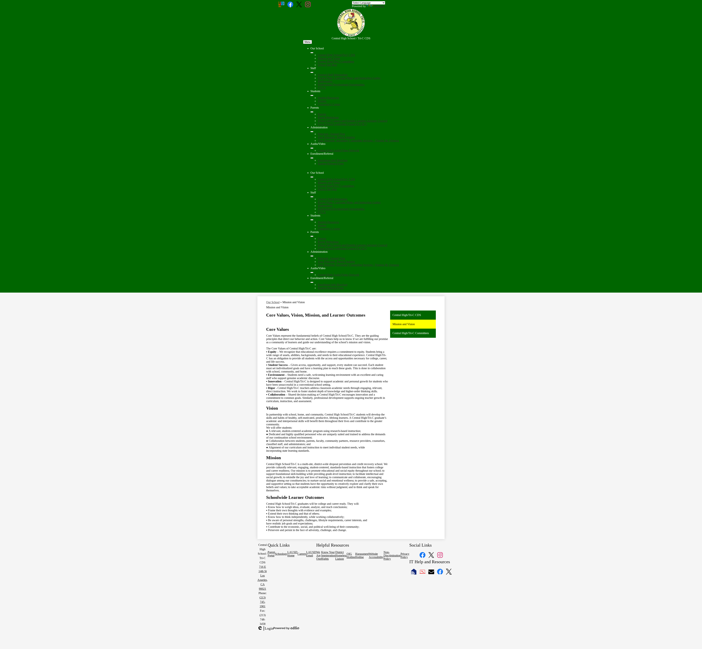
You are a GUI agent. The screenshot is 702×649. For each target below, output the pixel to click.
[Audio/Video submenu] (311, 148)
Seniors (322, 101)
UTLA (322, 87)
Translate (379, 6)
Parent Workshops (328, 117)
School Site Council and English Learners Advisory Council (352, 120)
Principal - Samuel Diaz (331, 134)
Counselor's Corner (329, 104)
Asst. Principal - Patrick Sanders (336, 137)
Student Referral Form (331, 163)
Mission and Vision (329, 58)
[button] (311, 177)
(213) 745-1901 (262, 602)
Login (265, 628)
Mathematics (325, 81)
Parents (322, 114)
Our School (273, 302)
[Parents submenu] (311, 111)
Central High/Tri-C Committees (336, 61)
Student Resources (328, 97)
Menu (307, 42)
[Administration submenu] (311, 131)
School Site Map (327, 64)
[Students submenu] (311, 95)
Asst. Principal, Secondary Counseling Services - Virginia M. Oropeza (358, 140)
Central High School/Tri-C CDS (336, 55)
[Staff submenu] (311, 72)
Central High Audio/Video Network (338, 150)
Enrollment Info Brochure (333, 160)
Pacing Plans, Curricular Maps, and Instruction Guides (349, 78)
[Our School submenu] (311, 52)
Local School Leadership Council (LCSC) (342, 124)
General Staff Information (332, 74)
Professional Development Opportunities (341, 84)
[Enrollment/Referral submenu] (311, 158)
